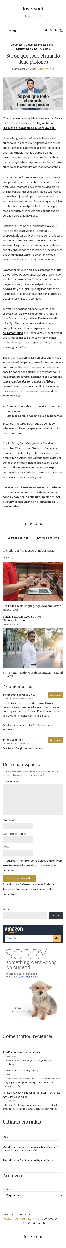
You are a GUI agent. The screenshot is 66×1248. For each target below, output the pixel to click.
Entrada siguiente (48, 537)
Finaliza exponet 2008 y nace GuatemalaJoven (22, 618)
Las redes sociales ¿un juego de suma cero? (32, 606)
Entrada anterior (18, 537)
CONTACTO (49, 1218)
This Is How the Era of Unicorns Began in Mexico (28, 1160)
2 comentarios (46, 68)
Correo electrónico (15, 833)
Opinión (45, 48)
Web (6, 847)
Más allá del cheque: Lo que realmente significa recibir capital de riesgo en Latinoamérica (31, 1149)
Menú (12, 30)
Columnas (16, 44)
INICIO (8, 1214)
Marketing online (26, 48)
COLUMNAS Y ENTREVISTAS (21, 1218)
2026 (6, 1136)
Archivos (7, 1189)
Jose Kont (33, 9)
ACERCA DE (23, 1214)
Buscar (6, 909)
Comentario (11, 781)
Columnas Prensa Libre (39, 44)
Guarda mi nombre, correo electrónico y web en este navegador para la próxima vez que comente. (32, 865)
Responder (55, 694)
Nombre (9, 820)
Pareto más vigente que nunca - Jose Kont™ (26, 1092)
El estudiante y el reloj (28, 1052)
